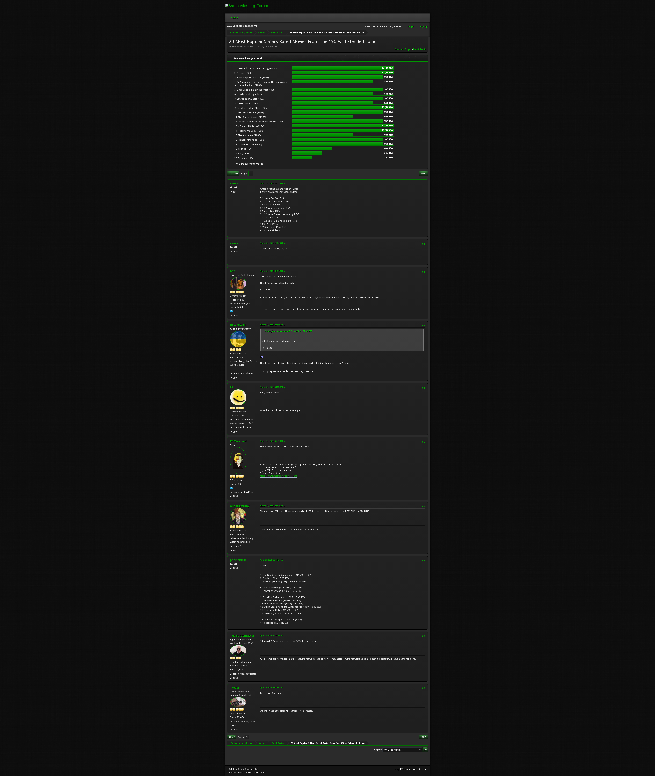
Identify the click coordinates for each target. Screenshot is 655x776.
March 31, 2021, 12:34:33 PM (272, 243)
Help (397, 769)
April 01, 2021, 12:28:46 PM (271, 635)
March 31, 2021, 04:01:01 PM (272, 324)
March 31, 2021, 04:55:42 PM (272, 387)
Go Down (233, 173)
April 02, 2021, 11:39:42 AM (271, 687)
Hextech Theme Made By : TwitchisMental (247, 772)
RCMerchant (238, 441)
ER (231, 387)
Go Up (231, 737)
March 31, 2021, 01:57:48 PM (272, 271)
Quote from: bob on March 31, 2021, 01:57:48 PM (288, 331)
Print (423, 173)
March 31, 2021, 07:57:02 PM (272, 505)
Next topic (419, 49)
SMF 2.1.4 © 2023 (236, 769)
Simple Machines (252, 769)
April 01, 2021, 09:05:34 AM (271, 560)
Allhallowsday (239, 506)
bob (232, 271)
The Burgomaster (242, 635)
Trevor (234, 687)
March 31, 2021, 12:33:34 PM (272, 183)
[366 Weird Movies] (231, 369)
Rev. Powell (238, 325)
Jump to (377, 749)
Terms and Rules (409, 769)
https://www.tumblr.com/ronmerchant (278, 475)
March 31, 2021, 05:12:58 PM (272, 441)
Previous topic (403, 49)
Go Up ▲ (422, 769)
